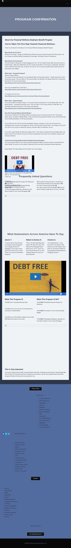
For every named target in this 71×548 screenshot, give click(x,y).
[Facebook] (3, 434)
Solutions (7, 510)
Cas (40, 416)
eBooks (17, 447)
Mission (7, 497)
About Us (41, 405)
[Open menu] (67, 3)
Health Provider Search (21, 464)
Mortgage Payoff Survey (11, 501)
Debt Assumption (19, 442)
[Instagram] (9, 434)
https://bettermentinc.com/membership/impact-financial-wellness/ (23, 108)
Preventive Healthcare (11, 506)
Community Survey (44, 420)
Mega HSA (7, 495)
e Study (43, 416)
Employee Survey (20, 451)
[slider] (18, 170)
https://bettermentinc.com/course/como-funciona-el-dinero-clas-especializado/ (27, 96)
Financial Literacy (20, 458)
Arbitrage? (42, 407)
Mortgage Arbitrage (10, 499)
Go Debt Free (19, 462)
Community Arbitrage (45, 418)
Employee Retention (20, 449)
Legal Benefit (8, 490)
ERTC (16, 455)
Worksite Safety (9, 514)
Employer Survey (19, 453)
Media (6, 492)
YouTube (7, 517)
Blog (40, 414)
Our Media (7, 503)
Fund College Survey (21, 460)
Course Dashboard (44, 427)
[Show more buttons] (32, 170)
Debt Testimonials (20, 444)
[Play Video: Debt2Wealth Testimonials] (35, 276)
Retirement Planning (10, 508)
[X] (6, 434)
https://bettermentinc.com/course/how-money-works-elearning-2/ (23, 89)
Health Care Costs (20, 466)
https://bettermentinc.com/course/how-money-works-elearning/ (22, 83)
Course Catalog (43, 425)
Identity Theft (18, 468)
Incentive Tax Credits (20, 471)
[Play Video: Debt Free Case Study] (19, 162)
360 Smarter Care (44, 400)
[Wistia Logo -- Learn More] (29, 170)
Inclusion (7, 488)
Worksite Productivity (10, 512)
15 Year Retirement (44, 398)
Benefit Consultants (44, 409)
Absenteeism (42, 403)
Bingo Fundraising (44, 411)
